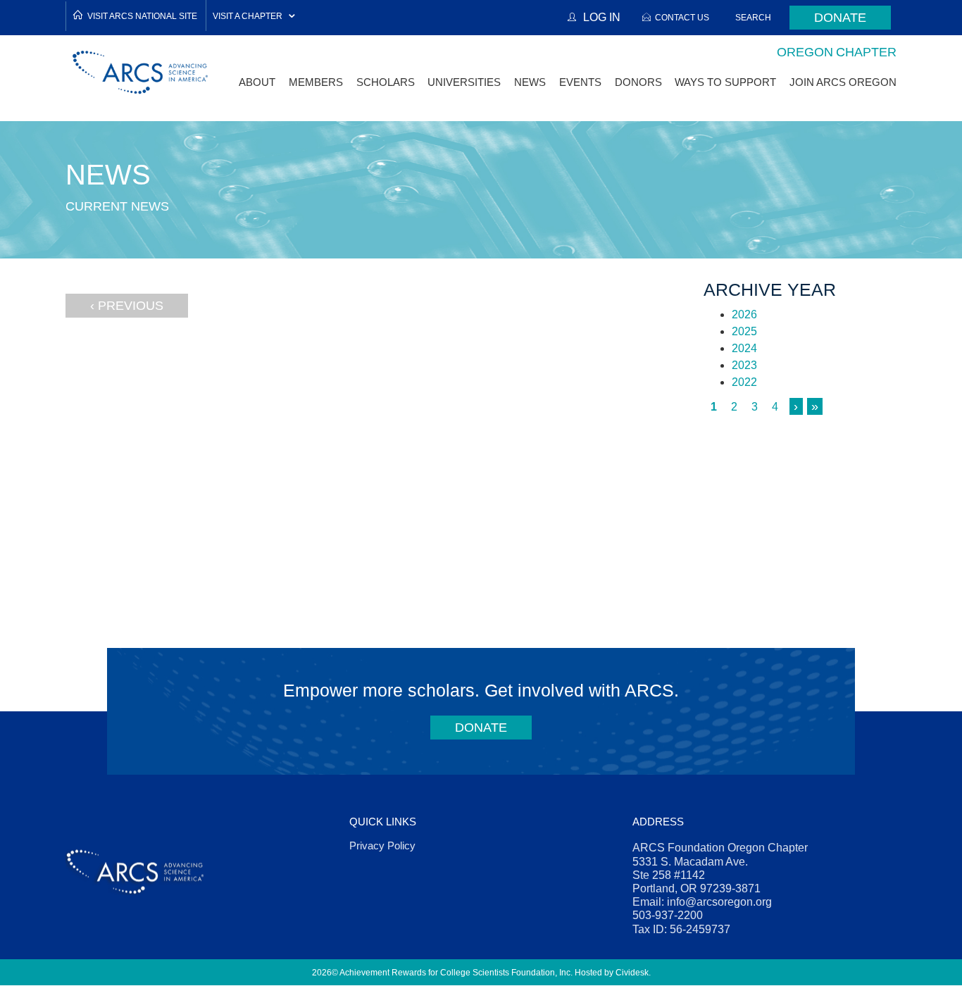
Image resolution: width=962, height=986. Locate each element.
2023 (744, 365)
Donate (840, 18)
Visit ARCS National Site (142, 15)
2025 (744, 331)
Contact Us (682, 17)
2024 (744, 348)
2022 (744, 382)
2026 (744, 314)
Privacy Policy (382, 845)
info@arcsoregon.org (719, 902)
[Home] (140, 72)
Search (753, 17)
